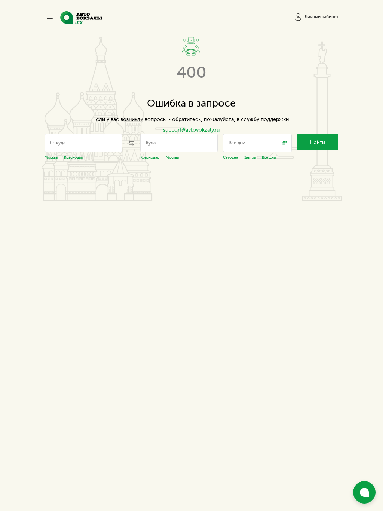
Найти (317, 142)
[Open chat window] (364, 492)
